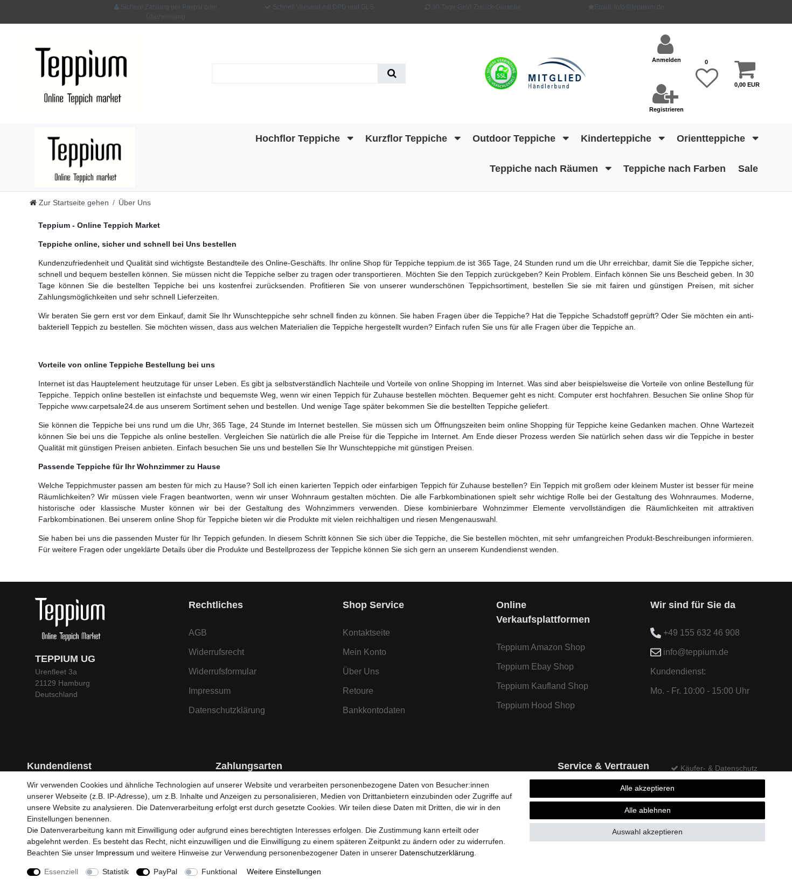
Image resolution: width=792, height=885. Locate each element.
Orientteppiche (712, 138)
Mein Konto (364, 652)
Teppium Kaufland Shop (542, 686)
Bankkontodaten (374, 710)
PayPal (165, 871)
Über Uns (361, 671)
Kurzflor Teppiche (407, 138)
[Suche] (392, 73)
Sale (748, 168)
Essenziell (61, 871)
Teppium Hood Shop (535, 705)
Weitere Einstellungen (284, 871)
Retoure (358, 690)
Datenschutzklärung (227, 710)
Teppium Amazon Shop (540, 647)
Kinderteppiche (617, 138)
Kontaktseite (366, 632)
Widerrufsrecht (216, 652)
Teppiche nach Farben (674, 168)
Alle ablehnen (647, 810)
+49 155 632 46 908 (701, 632)
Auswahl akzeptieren (647, 831)
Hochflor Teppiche (299, 138)
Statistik (115, 871)
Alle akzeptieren (647, 788)
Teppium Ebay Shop (535, 666)
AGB (198, 632)
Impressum (210, 690)
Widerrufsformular (222, 671)
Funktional (219, 871)
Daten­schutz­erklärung (436, 852)
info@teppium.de (695, 652)
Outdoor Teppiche (515, 138)
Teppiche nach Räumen (545, 168)
